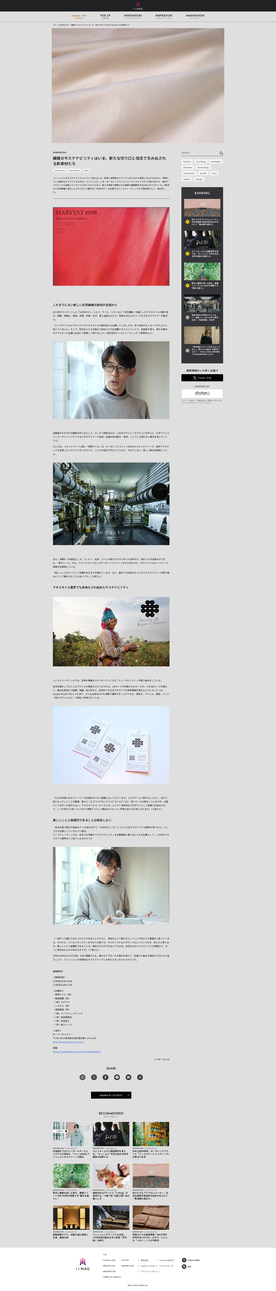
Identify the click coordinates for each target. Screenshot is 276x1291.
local (214, 173)
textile (86, 170)
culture (186, 179)
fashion (187, 161)
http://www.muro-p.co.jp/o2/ (68, 1041)
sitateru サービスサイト (111, 1095)
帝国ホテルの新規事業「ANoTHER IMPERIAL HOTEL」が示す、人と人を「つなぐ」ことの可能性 (150, 1237)
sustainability (74, 170)
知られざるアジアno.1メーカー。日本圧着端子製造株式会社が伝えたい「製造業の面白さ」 (150, 1195)
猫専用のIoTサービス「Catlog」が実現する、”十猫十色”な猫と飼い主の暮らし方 (111, 1195)
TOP (54, 25)
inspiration (189, 173)
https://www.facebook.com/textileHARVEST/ (77, 1051)
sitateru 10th (109, 1260)
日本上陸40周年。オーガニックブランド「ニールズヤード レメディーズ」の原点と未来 (151, 1153)
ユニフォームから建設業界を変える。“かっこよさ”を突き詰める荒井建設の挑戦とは (110, 1153)
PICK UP (125, 1260)
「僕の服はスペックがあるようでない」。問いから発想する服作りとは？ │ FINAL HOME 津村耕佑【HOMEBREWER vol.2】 (206, 350)
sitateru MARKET (166, 1260)
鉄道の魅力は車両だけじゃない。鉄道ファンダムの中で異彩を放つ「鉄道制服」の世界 (205, 317)
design (199, 179)
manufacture (59, 170)
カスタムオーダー (167, 1265)
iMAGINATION (109, 1271)
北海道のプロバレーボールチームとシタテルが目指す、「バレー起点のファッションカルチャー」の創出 (71, 1153)
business (187, 167)
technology (203, 167)
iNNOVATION (109, 1265)
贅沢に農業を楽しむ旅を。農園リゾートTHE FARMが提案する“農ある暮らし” (71, 1195)
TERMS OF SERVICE (112, 1276)
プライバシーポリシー (150, 1271)
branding (201, 161)
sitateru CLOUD (148, 1265)
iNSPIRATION (64, 25)
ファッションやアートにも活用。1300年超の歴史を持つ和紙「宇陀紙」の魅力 (110, 1237)
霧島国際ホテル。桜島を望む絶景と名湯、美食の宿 (70, 1236)
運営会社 (144, 1260)
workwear (216, 161)
